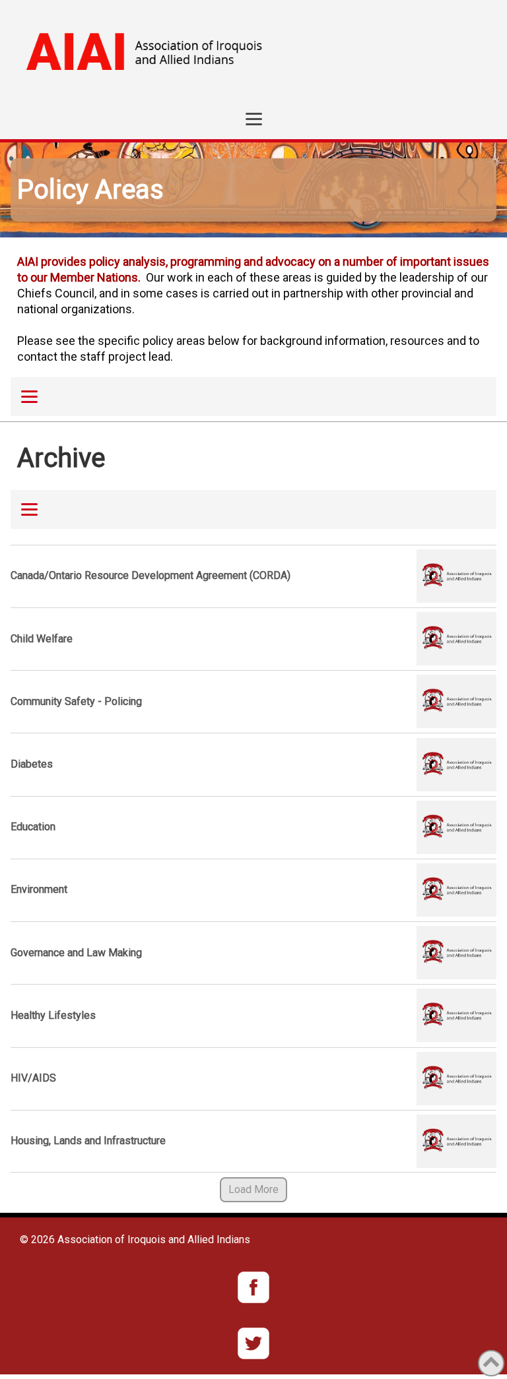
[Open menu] (254, 119)
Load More (253, 1189)
